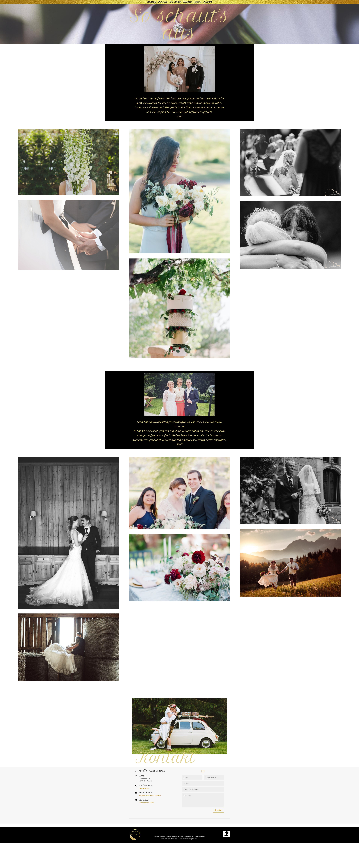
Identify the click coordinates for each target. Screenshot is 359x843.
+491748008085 (188, 836)
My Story (163, 2)
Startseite (151, 2)
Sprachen (187, 2)
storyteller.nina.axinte (146, 803)
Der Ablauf (175, 2)
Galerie (197, 2)
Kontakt (207, 2)
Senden (218, 810)
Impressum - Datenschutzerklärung (181, 839)
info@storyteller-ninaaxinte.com (150, 795)
